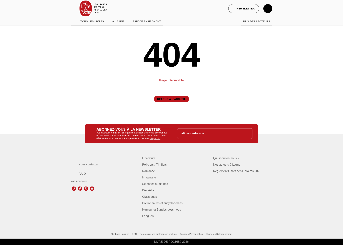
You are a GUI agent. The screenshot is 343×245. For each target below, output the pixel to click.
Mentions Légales (120, 234)
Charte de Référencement (219, 234)
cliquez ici (155, 138)
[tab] (74, 21)
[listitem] (74, 189)
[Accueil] (86, 8)
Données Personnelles (191, 234)
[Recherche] (267, 8)
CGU (134, 234)
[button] (243, 8)
